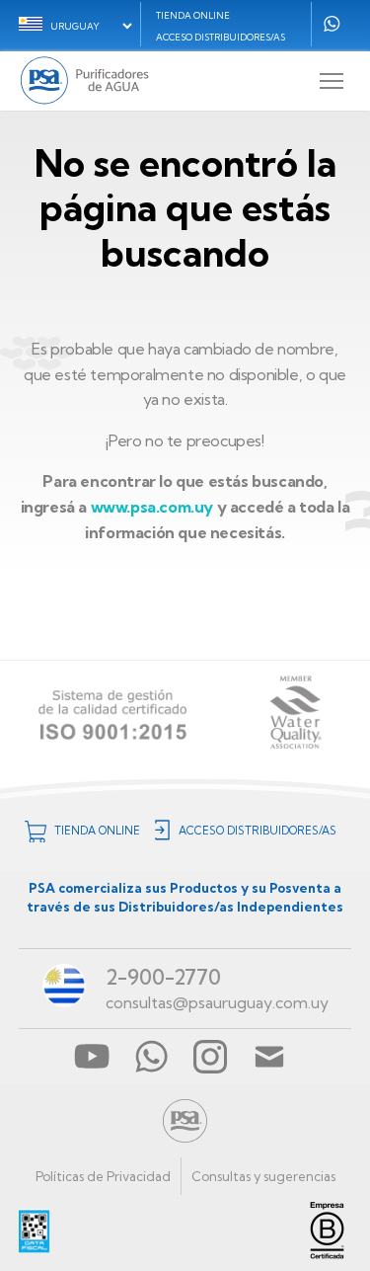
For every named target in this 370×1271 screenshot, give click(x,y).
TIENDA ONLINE (193, 15)
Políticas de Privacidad (103, 1176)
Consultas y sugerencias (263, 1176)
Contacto (269, 1056)
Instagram (210, 1056)
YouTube (91, 1056)
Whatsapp (331, 24)
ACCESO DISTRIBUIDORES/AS (220, 37)
